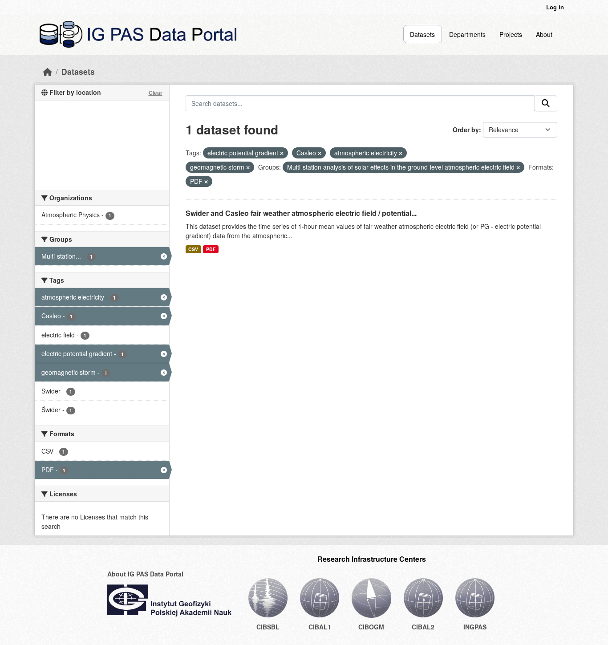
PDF (210, 249)
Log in (555, 7)
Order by (466, 129)
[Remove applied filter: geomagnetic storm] (248, 167)
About (544, 34)
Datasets (422, 34)
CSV (193, 249)
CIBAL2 (423, 626)
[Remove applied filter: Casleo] (319, 153)
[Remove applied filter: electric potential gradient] (282, 153)
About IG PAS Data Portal (145, 573)
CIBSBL (268, 626)
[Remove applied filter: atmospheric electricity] (400, 153)
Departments (467, 34)
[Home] (47, 71)
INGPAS (474, 626)
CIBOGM (371, 626)
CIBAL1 (319, 626)
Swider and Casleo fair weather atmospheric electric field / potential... (301, 213)
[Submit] (545, 103)
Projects (510, 34)
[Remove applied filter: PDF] (206, 181)
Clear (155, 93)
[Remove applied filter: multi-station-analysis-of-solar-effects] (518, 167)
